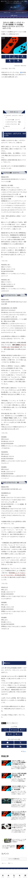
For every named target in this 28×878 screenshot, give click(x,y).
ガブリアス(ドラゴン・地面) (14, 122)
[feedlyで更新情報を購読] (7, 746)
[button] (18, 61)
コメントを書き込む (14, 858)
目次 (11, 112)
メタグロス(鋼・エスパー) (13, 119)
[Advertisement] (14, 94)
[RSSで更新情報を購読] (20, 746)
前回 (21, 72)
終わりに (8, 126)
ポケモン (16, 723)
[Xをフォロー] (20, 742)
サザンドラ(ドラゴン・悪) (13, 124)
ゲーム (4, 723)
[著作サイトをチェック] (7, 742)
